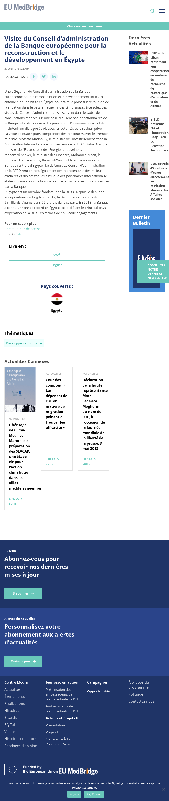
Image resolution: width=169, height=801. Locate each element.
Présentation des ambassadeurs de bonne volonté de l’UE (62, 694)
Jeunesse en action (62, 682)
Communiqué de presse (22, 228)
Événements (14, 696)
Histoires (11, 710)
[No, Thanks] (163, 789)
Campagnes (97, 682)
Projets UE (53, 732)
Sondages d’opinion (20, 745)
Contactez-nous (141, 701)
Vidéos (10, 731)
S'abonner (20, 593)
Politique (136, 694)
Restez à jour (20, 661)
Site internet (25, 234)
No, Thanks (94, 794)
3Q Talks (11, 724)
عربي (57, 254)
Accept (74, 794)
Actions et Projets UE (63, 718)
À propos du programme (139, 685)
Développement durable (24, 343)
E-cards (10, 717)
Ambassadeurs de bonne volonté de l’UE (62, 708)
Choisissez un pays (80, 26)
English (56, 265)
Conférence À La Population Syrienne (61, 741)
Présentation (55, 725)
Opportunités (98, 691)
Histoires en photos (20, 738)
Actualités (12, 689)
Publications (14, 703)
